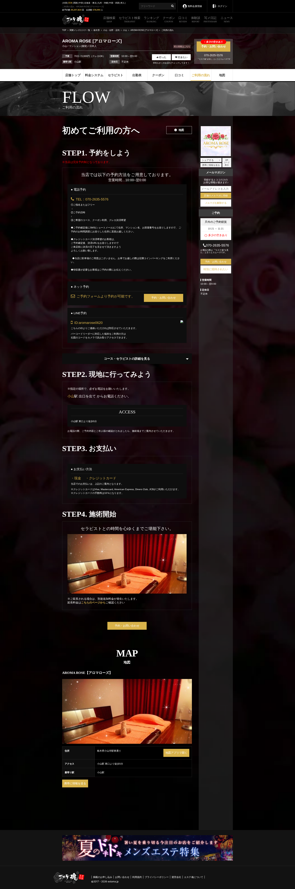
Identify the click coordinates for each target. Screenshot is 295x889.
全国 (65, 3)
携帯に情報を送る (75, 783)
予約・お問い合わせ (213, 44)
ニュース (227, 19)
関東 (70, 3)
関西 (76, 3)
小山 (65, 46)
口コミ (183, 19)
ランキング (151, 19)
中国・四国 (114, 3)
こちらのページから (93, 602)
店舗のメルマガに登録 (216, 195)
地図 (181, 130)
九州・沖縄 (103, 3)
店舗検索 (109, 19)
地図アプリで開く (176, 752)
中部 (81, 3)
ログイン (222, 6)
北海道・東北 (90, 3)
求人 (123, 3)
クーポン (169, 19)
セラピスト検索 (129, 19)
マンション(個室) (78, 46)
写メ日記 (210, 19)
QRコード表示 (227, 162)
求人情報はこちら (182, 46)
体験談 (195, 19)
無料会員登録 (195, 6)
